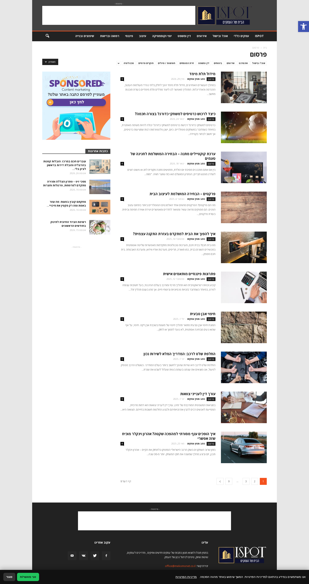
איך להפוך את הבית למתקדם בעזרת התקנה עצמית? (174, 233)
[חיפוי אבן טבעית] (244, 327)
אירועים (202, 36)
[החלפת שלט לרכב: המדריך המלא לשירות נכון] (244, 367)
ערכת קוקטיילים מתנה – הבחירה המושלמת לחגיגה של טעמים (172, 156)
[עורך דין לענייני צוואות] (244, 407)
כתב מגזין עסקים (196, 78)
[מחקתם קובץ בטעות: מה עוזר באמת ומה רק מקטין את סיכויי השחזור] (99, 207)
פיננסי (129, 36)
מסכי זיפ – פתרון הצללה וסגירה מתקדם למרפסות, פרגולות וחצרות (64, 183)
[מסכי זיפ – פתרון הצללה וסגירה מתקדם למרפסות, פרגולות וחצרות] (99, 187)
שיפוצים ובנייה (84, 36)
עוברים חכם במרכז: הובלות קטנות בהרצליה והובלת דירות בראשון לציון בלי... (64, 165)
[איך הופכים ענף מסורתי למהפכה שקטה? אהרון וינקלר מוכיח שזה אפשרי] (244, 447)
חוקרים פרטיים (145, 63)
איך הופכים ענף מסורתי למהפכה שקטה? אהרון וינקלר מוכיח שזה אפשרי (168, 436)
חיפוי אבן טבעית (202, 313)
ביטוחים (218, 63)
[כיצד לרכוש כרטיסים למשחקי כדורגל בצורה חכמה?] (244, 127)
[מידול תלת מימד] (244, 87)
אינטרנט (243, 63)
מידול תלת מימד (202, 73)
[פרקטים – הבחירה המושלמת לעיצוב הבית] (244, 207)
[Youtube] (72, 556)
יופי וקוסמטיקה (162, 36)
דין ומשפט (184, 36)
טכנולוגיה (129, 63)
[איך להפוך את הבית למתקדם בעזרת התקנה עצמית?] (244, 247)
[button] (303, 26)
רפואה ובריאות (109, 36)
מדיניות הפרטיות (186, 577)
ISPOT (259, 36)
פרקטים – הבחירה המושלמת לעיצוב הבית (182, 193)
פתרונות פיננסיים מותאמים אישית (189, 273)
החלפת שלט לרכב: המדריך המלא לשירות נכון (179, 353)
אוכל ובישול (220, 36)
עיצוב (142, 36)
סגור (9, 577)
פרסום (211, 79)
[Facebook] (106, 556)
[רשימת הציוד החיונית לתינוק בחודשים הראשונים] (99, 227)
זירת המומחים (187, 63)
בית (265, 47)
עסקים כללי (241, 36)
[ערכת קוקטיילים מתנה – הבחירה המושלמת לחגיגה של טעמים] (244, 167)
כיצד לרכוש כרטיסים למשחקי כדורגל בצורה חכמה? (175, 113)
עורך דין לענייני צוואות (197, 393)
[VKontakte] (83, 556)
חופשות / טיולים (166, 63)
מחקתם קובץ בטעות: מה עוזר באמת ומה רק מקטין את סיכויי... (66, 203)
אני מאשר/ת (28, 577)
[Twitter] (95, 556)
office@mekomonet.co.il (180, 566)
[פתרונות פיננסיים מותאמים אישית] (244, 287)
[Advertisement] (118, 15)
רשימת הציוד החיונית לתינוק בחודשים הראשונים (68, 224)
